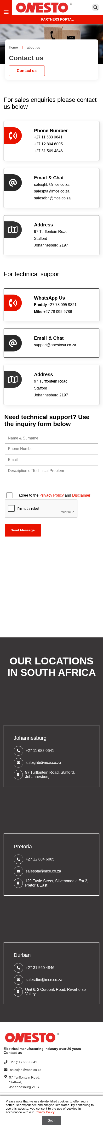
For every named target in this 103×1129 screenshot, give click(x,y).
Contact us (27, 71)
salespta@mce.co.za (51, 191)
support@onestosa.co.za (55, 345)
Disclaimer (81, 495)
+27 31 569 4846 (40, 968)
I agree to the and (53, 495)
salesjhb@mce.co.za (51, 184)
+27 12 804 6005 (40, 859)
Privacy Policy (52, 495)
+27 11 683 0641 (40, 751)
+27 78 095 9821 (55, 305)
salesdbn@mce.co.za (52, 198)
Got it (51, 1120)
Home (13, 47)
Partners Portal (57, 19)
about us (33, 47)
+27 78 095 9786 (53, 312)
